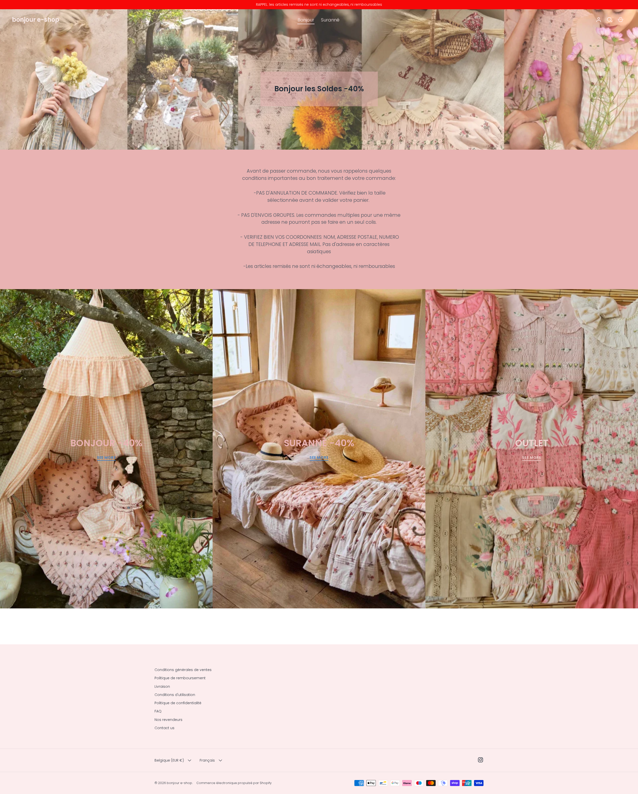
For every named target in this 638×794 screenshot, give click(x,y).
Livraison (162, 686)
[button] (609, 19)
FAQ (158, 711)
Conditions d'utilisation (175, 694)
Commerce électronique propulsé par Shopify (234, 783)
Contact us (164, 727)
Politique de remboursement (180, 678)
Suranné (330, 20)
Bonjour (306, 20)
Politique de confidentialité (178, 702)
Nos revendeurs (168, 719)
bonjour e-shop (35, 19)
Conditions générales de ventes (183, 669)
